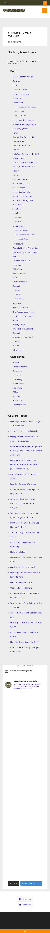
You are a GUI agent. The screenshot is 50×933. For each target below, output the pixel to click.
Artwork (18, 290)
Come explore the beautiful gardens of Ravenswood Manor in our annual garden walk (26, 450)
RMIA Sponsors (19, 273)
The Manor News (20, 307)
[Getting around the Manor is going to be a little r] (25, 774)
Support (16, 286)
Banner (16, 362)
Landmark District (20, 179)
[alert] (25, 671)
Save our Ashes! (20, 281)
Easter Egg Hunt (20, 128)
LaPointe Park (20, 115)
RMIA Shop (17, 269)
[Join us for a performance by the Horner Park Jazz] (25, 868)
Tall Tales (17, 303)
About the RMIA (21, 230)
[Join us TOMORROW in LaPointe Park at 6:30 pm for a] (25, 821)
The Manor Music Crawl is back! (24, 431)
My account (18, 243)
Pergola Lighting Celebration (25, 248)
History (16, 170)
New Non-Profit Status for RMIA (24, 642)
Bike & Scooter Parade (23, 76)
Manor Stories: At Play (22, 196)
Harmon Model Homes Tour (25, 162)
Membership (18, 226)
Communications (21, 239)
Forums (16, 133)
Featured (17, 375)
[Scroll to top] (25, 931)
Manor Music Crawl (21, 183)
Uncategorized (19, 404)
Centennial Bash (21, 89)
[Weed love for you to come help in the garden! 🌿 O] (25, 751)
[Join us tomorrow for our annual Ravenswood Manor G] (25, 845)
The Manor (17, 400)
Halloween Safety (18, 552)
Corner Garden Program (23, 120)
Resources (17, 387)
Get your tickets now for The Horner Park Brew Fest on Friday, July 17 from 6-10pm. (25, 464)
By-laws (16, 81)
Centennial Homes (21, 94)
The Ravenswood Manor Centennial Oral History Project (23, 316)
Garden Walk (18, 141)
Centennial (17, 85)
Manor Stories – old (21, 192)
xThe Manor (18, 350)
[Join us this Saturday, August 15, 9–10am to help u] (25, 704)
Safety (15, 277)
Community (18, 102)
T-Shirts (18, 294)
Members (17, 208)
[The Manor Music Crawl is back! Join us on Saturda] (25, 727)
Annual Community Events (25, 235)
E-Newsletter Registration (24, 124)
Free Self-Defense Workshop (23, 484)
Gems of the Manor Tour (24, 145)
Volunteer (19, 298)
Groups (16, 149)
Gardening (17, 379)
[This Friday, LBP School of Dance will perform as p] (25, 798)
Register (18, 221)
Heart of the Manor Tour (24, 166)
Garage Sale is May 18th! (21, 582)
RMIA (15, 392)
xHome (16, 345)
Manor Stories (19, 187)
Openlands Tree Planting (21, 588)
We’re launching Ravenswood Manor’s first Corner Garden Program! (23, 503)
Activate (18, 217)
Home (15, 175)
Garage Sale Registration (24, 137)
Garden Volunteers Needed (22, 567)
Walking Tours (19, 324)
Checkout (17, 98)
